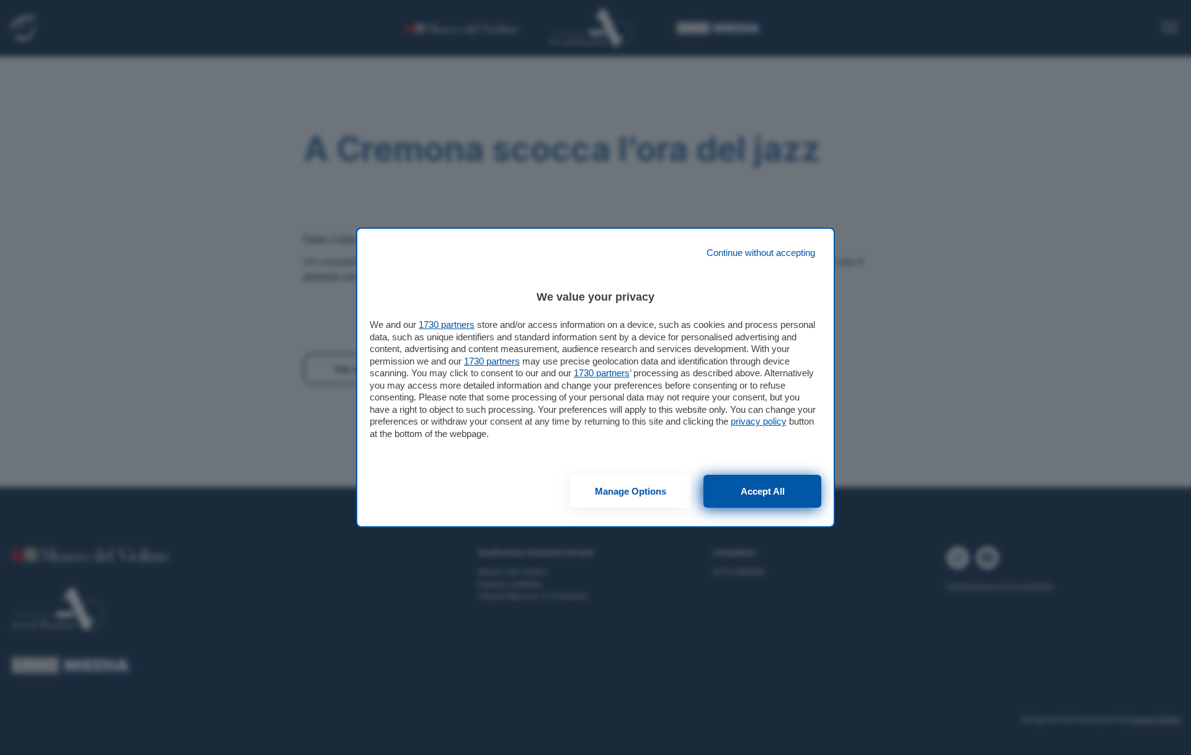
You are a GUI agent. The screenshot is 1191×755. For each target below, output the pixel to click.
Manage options (630, 491)
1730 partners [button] (447, 324)
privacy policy (759, 421)
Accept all (763, 491)
